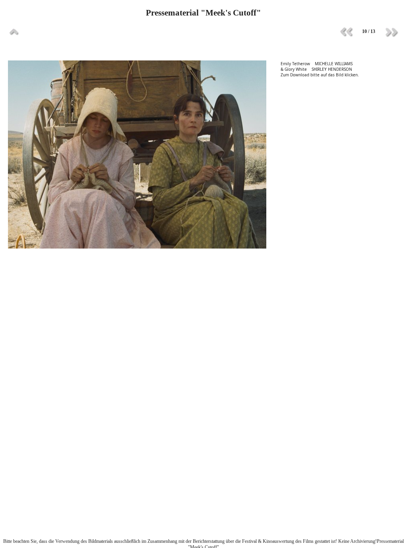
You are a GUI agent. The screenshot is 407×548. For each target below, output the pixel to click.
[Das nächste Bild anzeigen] (391, 32)
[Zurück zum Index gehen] (14, 32)
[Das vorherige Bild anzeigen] (346, 32)
